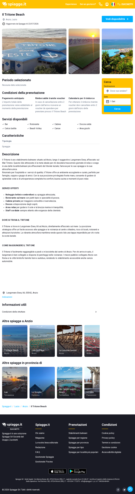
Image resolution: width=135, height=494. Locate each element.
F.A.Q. (37, 452)
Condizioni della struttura (13, 312)
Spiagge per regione (78, 438)
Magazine (39, 438)
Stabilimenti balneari (78, 433)
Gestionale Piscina (44, 461)
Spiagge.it (6, 406)
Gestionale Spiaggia (44, 457)
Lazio (17, 406)
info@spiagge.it (86, 481)
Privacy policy (108, 438)
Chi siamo (39, 433)
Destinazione (109, 86)
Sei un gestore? (88, 4)
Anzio (25, 406)
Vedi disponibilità (115, 19)
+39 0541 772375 (73, 481)
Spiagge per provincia (79, 442)
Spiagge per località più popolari (83, 452)
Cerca (117, 109)
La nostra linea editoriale (46, 442)
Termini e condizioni (111, 442)
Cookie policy (108, 433)
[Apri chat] (130, 489)
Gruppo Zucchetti (10, 440)
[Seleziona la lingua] (113, 4)
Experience (71, 4)
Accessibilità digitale (111, 452)
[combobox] (117, 91)
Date (106, 97)
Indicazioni (7, 297)
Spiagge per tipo (76, 447)
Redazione (40, 447)
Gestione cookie (109, 447)
